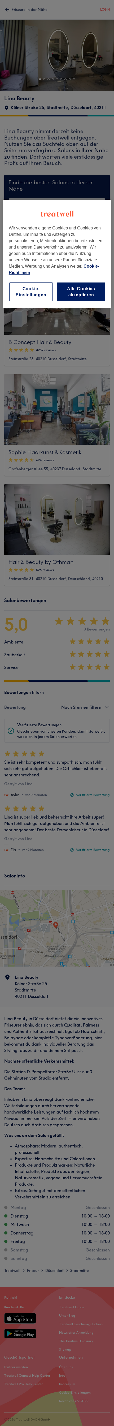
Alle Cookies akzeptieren (81, 291)
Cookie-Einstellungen (31, 291)
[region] (57, 254)
